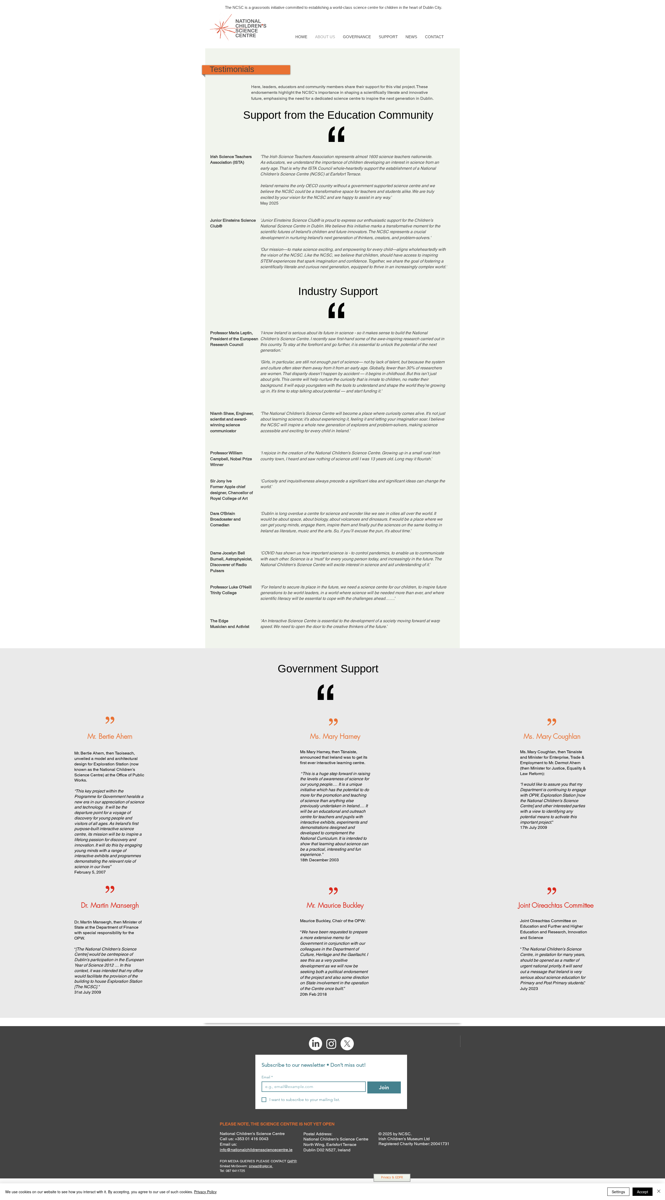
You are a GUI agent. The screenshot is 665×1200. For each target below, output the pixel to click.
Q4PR (291, 1161)
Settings (618, 1191)
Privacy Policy (205, 1191)
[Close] (659, 1192)
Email (267, 1077)
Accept (642, 1191)
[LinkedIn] (315, 1043)
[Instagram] (331, 1043)
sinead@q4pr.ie (261, 1166)
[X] (347, 1043)
